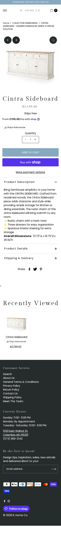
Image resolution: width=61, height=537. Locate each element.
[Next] (16, 40)
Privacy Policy (11, 385)
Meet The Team (13, 401)
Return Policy (11, 389)
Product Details (16, 248)
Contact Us (10, 393)
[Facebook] (4, 501)
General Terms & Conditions (21, 382)
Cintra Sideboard (16, 337)
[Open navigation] (5, 10)
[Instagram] (9, 501)
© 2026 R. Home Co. (15, 515)
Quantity (30, 133)
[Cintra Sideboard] (16, 322)
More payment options (30, 172)
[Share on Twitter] (35, 269)
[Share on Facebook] (29, 269)
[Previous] (8, 40)
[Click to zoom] (53, 40)
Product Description (19, 182)
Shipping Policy (12, 397)
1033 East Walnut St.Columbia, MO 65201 (15, 433)
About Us (9, 378)
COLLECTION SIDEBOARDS (25, 23)
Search (7, 374)
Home (6, 23)
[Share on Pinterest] (41, 269)
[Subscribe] (53, 469)
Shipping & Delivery (19, 258)
